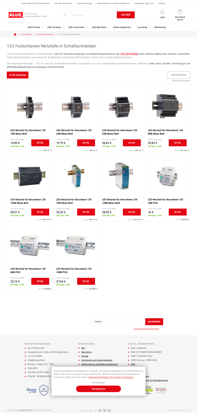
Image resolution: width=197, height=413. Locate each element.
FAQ (83, 348)
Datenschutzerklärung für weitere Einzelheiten (111, 377)
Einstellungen (98, 383)
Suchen (125, 14)
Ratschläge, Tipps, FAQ (144, 3)
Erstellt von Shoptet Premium (178, 410)
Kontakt (162, 3)
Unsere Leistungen (84, 3)
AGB (133, 364)
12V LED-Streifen (129, 54)
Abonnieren (154, 322)
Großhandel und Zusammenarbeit (35, 3)
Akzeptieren (98, 388)
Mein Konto (86, 352)
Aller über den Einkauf (63, 3)
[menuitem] (36, 27)
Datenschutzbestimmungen (146, 329)
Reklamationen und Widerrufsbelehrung (113, 3)
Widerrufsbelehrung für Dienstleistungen (149, 380)
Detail (40, 143)
